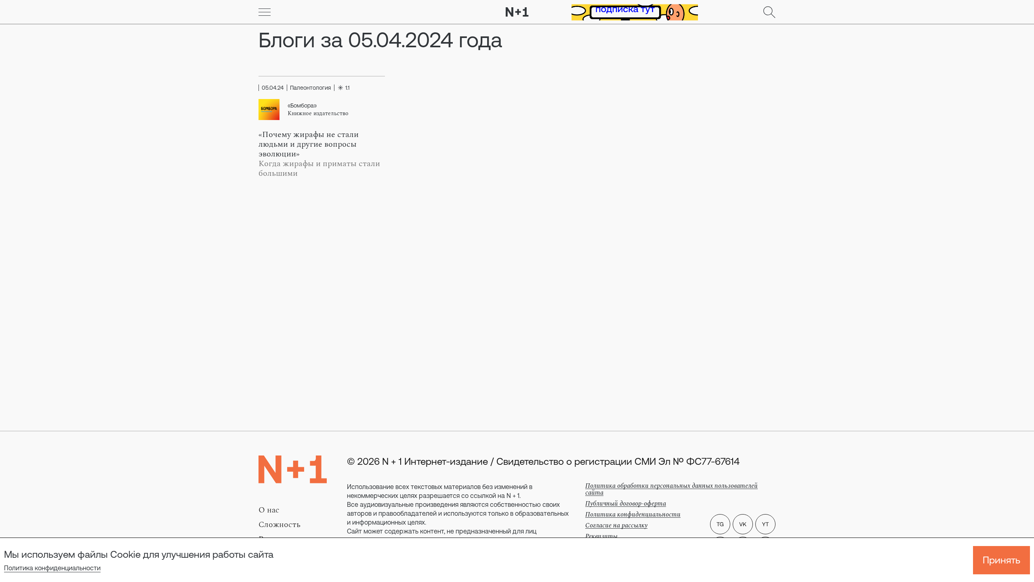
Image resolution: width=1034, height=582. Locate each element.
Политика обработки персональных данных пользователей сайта (671, 489)
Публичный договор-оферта (625, 503)
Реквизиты (601, 536)
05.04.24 (273, 87)
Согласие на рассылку (616, 525)
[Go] (264, 12)
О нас (269, 510)
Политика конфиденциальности (52, 567)
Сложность (279, 525)
